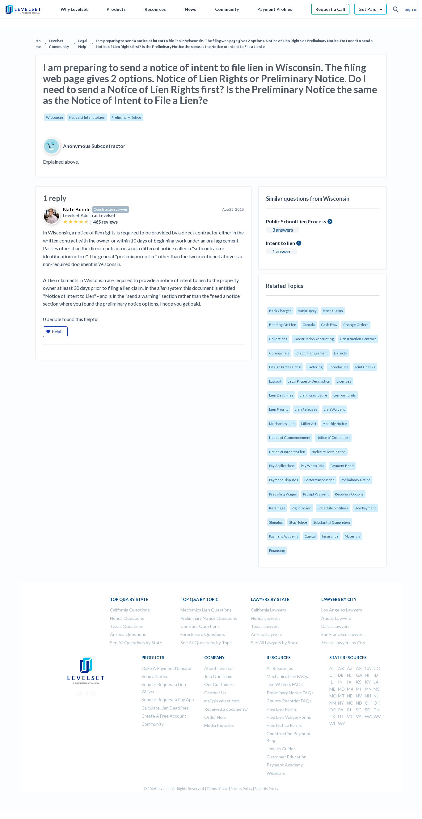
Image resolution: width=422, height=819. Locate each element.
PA (341, 709)
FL (349, 675)
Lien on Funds (344, 395)
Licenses (343, 381)
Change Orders (356, 325)
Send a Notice (154, 676)
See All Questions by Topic (206, 642)
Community (227, 9)
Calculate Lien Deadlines (165, 707)
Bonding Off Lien (282, 325)
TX (332, 716)
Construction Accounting (313, 339)
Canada (308, 325)
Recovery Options (349, 494)
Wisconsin (54, 117)
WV (377, 716)
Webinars (276, 773)
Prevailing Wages (283, 494)
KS (358, 681)
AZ (350, 668)
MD (341, 689)
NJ (375, 695)
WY (341, 723)
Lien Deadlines (281, 395)
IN (340, 681)
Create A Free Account (163, 715)
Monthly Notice (335, 424)
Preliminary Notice (126, 117)
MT (341, 695)
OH (368, 702)
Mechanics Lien (282, 424)
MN (368, 689)
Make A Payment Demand (166, 668)
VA (359, 716)
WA (368, 716)
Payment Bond (342, 466)
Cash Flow (329, 325)
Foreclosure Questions (202, 634)
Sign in (411, 9)
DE (341, 675)
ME (332, 689)
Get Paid (367, 9)
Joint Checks (365, 367)
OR (332, 709)
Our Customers (219, 684)
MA (350, 689)
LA (376, 681)
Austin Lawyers (336, 618)
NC (350, 702)
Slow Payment (365, 508)
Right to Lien (301, 508)
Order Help (215, 717)
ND (359, 702)
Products (116, 9)
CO (376, 668)
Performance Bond (319, 480)
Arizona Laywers (266, 634)
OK (376, 702)
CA (368, 668)
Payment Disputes (283, 480)
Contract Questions (200, 626)
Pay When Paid (312, 466)
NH (368, 695)
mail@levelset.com (222, 700)
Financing (277, 550)
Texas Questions (126, 626)
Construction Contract (358, 339)
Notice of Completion (333, 437)
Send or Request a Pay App (167, 699)
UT (341, 716)
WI (332, 723)
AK (341, 668)
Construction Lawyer (111, 209)
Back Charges (280, 311)
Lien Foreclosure (313, 395)
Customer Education (286, 756)
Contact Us (215, 692)
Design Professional (285, 367)
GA (359, 675)
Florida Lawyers (266, 618)
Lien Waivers (334, 409)
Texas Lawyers (265, 626)
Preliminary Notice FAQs (290, 692)
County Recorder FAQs (289, 700)
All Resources (280, 668)
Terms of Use (217, 789)
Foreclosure (338, 367)
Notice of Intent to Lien (87, 117)
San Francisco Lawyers (343, 634)
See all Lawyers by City (343, 642)
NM (332, 702)
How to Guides (281, 748)
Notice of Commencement (289, 437)
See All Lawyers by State (274, 642)
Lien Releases (306, 409)
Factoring (315, 367)
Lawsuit (275, 381)
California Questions (130, 609)
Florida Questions (127, 618)
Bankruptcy (307, 311)
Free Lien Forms (282, 709)
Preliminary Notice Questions (208, 618)
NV (359, 695)
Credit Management (311, 353)
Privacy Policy (241, 789)
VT (350, 716)
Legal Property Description (309, 381)
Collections (278, 339)
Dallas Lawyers (335, 626)
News (190, 9)
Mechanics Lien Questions (206, 609)
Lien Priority (279, 409)
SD (367, 709)
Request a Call (330, 9)
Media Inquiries (219, 725)
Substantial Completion (331, 522)
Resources (155, 9)
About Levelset (219, 668)
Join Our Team (218, 676)
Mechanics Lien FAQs (287, 676)
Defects (340, 353)
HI (367, 675)
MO (333, 695)
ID (375, 675)
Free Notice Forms (284, 725)
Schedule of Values (333, 508)
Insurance (330, 536)
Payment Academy (283, 536)
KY (368, 681)
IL (331, 681)
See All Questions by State (136, 642)
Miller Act (308, 424)
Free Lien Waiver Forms (289, 717)
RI (349, 709)
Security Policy (266, 789)
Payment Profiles (274, 9)
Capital (310, 536)
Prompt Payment (316, 494)
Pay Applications (282, 466)
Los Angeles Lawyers (341, 609)
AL (332, 668)
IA (349, 681)
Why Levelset (74, 9)
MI (358, 689)
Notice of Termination (328, 452)
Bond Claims (333, 311)
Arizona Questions (128, 634)
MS (376, 689)
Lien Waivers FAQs (285, 684)
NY (341, 702)
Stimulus (276, 522)
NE (349, 695)
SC (358, 709)
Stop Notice (298, 522)
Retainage (277, 508)
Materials (352, 536)
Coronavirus (279, 353)
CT (332, 675)
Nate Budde (77, 209)
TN (376, 709)
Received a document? (226, 709)
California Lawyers (268, 609)
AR (359, 668)
